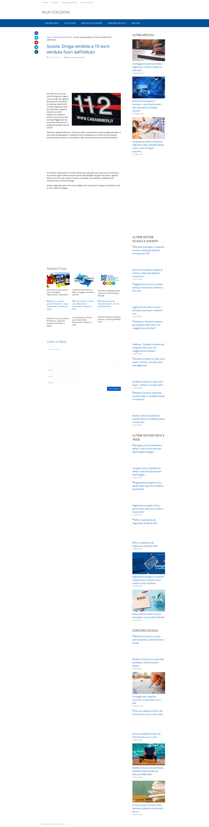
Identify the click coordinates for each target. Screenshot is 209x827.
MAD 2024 (136, 23)
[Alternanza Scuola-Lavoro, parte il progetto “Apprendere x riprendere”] (58, 279)
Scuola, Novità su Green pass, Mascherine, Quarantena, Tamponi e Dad (82, 321)
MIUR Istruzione (56, 12)
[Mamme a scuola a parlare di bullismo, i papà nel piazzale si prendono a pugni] (58, 308)
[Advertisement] (84, 76)
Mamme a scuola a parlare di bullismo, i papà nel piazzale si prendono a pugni (58, 322)
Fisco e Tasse (70, 23)
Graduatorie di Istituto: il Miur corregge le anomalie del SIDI (83, 292)
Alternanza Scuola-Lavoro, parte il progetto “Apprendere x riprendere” (57, 292)
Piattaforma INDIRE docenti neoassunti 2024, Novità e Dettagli (109, 293)
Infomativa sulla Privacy (69, 2)
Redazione (54, 2)
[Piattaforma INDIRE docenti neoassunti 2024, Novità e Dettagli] (109, 280)
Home (49, 37)
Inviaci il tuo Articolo (86, 2)
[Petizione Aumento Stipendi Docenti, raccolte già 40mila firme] (109, 307)
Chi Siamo (45, 2)
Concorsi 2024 (51, 23)
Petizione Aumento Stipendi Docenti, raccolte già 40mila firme (109, 319)
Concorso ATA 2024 (116, 23)
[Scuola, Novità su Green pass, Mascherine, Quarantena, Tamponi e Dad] (83, 307)
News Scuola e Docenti (91, 23)
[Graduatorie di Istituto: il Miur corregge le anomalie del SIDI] (83, 279)
